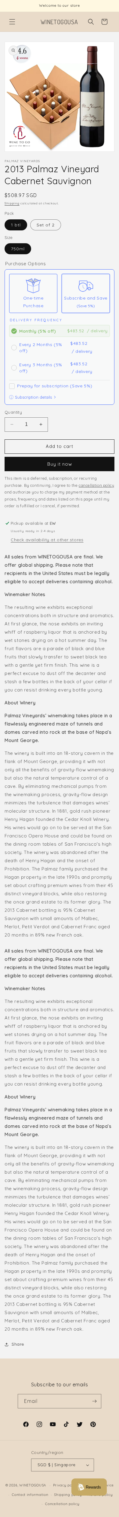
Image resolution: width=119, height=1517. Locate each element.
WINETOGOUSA (32, 1485)
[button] (12, 21)
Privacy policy (65, 1485)
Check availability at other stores (47, 539)
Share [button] (18, 1344)
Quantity (13, 412)
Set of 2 (46, 225)
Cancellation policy (62, 1504)
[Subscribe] (94, 1401)
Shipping (12, 203)
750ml (18, 249)
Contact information (30, 1495)
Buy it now (59, 464)
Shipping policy (68, 1495)
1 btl (16, 225)
